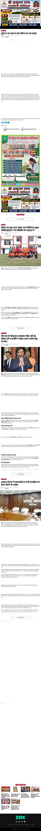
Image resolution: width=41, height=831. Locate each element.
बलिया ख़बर (6, 233)
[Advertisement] (20, 85)
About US (11, 824)
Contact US (27, 824)
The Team (32, 824)
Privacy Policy (21, 824)
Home (8, 824)
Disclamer (16, 824)
